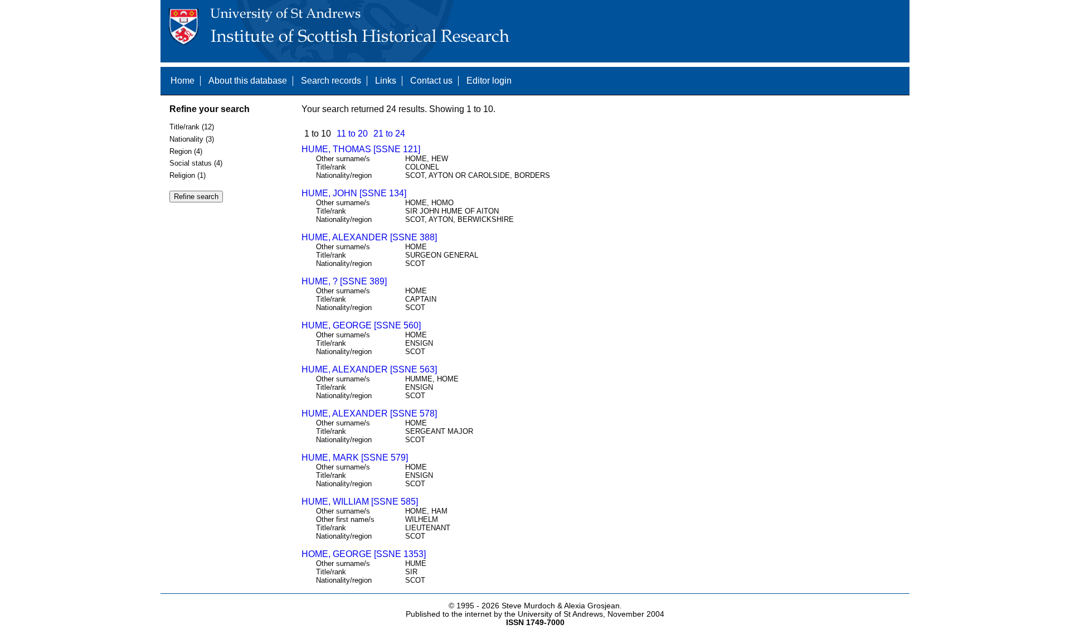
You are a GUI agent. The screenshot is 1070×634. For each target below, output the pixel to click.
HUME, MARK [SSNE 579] (354, 457)
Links (385, 80)
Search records (331, 80)
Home (182, 80)
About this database (247, 80)
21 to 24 (389, 133)
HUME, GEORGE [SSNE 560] (361, 325)
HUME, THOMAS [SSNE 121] (360, 149)
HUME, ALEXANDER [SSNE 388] (369, 237)
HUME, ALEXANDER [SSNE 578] (369, 413)
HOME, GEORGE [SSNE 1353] (363, 554)
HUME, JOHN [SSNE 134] (353, 193)
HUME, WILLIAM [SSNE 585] (359, 501)
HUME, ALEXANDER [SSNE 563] (369, 369)
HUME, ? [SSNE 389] (344, 281)
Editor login (489, 80)
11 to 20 (352, 133)
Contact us (431, 80)
